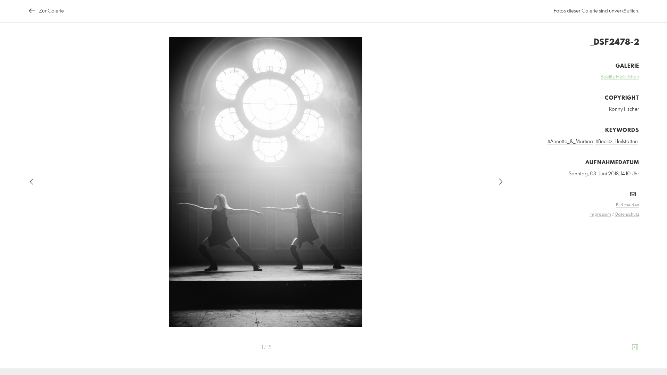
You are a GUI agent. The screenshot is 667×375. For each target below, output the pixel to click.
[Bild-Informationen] (635, 348)
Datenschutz (627, 214)
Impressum (600, 214)
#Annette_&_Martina (570, 141)
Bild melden (627, 205)
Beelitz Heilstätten (620, 77)
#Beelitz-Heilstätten (616, 141)
